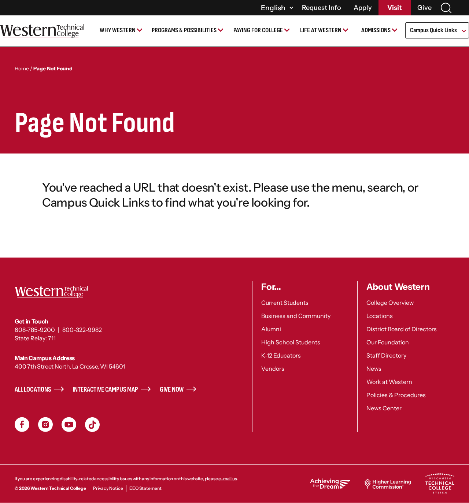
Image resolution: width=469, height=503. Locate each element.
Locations (379, 315)
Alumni (271, 329)
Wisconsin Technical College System (439, 483)
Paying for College (258, 30)
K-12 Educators (281, 355)
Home (22, 68)
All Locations (33, 389)
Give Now (172, 389)
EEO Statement (145, 488)
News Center (384, 408)
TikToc (92, 424)
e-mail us (227, 478)
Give (424, 8)
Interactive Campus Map (105, 389)
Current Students (285, 302)
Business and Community (295, 315)
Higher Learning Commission (387, 483)
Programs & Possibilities (184, 30)
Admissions (376, 30)
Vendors (272, 368)
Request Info (321, 8)
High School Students (290, 342)
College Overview (390, 302)
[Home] (42, 31)
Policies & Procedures (396, 395)
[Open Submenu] (463, 31)
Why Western (118, 30)
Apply (363, 8)
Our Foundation (387, 342)
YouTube (69, 424)
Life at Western (320, 30)
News (373, 368)
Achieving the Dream (330, 483)
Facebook (22, 424)
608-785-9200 (35, 329)
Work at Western (389, 381)
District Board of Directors (401, 329)
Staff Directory (386, 355)
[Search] (445, 7)
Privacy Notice (108, 488)
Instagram (45, 424)
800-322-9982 (82, 329)
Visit (394, 8)
